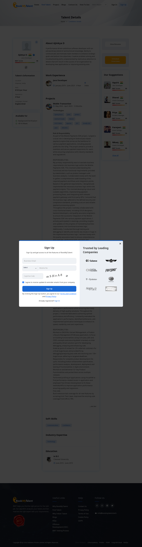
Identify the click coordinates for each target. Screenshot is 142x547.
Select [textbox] (25, 267)
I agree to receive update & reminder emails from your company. (50, 282)
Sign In (57, 301)
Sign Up (49, 289)
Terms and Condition (68, 294)
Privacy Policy (51, 296)
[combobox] (30, 268)
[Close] (120, 243)
